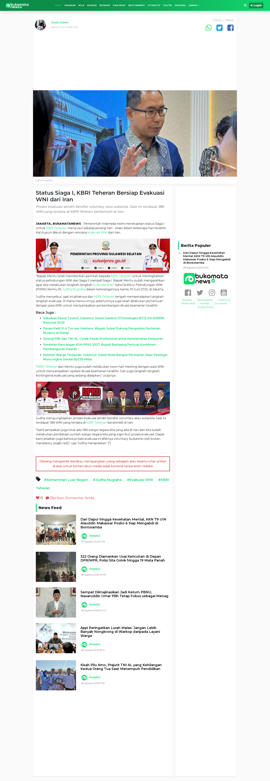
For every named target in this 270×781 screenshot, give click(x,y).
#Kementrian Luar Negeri (66, 480)
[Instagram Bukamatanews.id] (212, 292)
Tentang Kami (205, 299)
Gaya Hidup (119, 5)
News (58, 5)
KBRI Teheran (56, 228)
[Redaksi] (84, 536)
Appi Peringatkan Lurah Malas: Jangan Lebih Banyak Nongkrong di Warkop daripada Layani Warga (120, 632)
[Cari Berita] (245, 5)
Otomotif (154, 5)
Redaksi (94, 535)
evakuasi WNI (97, 232)
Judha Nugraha (74, 289)
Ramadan (70, 5)
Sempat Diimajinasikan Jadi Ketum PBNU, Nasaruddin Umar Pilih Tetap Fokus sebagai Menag (124, 594)
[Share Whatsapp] (208, 27)
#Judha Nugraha (107, 480)
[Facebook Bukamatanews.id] (188, 292)
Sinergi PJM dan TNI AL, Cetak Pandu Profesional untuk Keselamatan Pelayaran (103, 338)
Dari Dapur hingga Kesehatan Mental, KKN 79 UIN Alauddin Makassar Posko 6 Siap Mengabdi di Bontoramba (123, 523)
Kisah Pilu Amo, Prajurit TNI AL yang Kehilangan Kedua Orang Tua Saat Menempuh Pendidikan (121, 667)
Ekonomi (105, 5)
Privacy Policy (206, 307)
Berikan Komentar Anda (71, 498)
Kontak (205, 303)
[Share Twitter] (219, 27)
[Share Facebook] (230, 27)
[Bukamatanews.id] (17, 5)
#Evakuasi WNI (140, 480)
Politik (167, 5)
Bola (81, 5)
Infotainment (136, 5)
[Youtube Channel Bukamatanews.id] (224, 292)
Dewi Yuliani (60, 22)
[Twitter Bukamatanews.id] (200, 292)
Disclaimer (220, 303)
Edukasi (92, 5)
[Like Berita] (37, 498)
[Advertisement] (135, 62)
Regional (180, 5)
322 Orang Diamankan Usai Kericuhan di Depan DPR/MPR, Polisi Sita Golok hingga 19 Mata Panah (122, 559)
